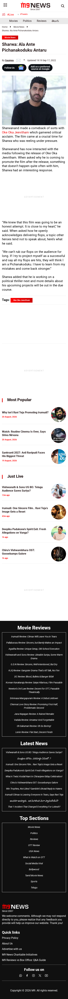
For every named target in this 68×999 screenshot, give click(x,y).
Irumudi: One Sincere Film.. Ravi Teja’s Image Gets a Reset (34, 764)
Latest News (34, 743)
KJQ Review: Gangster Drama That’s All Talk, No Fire (34, 670)
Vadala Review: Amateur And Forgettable (34, 720)
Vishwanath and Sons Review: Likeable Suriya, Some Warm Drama (34, 656)
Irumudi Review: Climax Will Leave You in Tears (34, 636)
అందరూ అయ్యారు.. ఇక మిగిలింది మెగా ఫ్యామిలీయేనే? (34, 800)
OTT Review (34, 845)
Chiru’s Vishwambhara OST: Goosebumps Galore (34, 782)
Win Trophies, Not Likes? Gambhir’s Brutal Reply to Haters (34, 788)
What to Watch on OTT (34, 857)
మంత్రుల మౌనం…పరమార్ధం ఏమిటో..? (34, 758)
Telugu (34, 887)
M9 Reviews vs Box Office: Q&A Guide (24, 960)
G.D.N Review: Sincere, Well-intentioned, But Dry (34, 664)
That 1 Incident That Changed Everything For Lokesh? (34, 806)
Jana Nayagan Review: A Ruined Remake (34, 714)
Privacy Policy (10, 937)
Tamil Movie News (34, 875)
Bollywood (34, 869)
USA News (34, 851)
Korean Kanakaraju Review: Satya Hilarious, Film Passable (34, 682)
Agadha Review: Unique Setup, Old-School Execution (34, 648)
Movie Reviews (34, 628)
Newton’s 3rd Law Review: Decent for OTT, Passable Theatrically (34, 690)
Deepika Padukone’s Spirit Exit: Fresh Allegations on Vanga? (34, 770)
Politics (27, 20)
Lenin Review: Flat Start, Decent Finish (34, 732)
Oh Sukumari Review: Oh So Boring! (34, 726)
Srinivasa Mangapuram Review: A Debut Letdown (34, 698)
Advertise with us (12, 949)
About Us (7, 943)
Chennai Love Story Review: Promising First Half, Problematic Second (34, 706)
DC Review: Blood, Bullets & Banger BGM (34, 676)
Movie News (19, 27)
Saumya (9, 60)
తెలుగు (55, 20)
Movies (13, 20)
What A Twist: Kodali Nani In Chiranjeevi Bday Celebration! (34, 776)
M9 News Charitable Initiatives (19, 954)
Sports (34, 881)
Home (4, 27)
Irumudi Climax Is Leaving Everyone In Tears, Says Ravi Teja (34, 794)
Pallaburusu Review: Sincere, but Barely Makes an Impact (34, 642)
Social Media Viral (34, 863)
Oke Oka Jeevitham (15, 132)
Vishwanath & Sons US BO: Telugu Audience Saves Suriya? (34, 752)
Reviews (41, 20)
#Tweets (24, 14)
